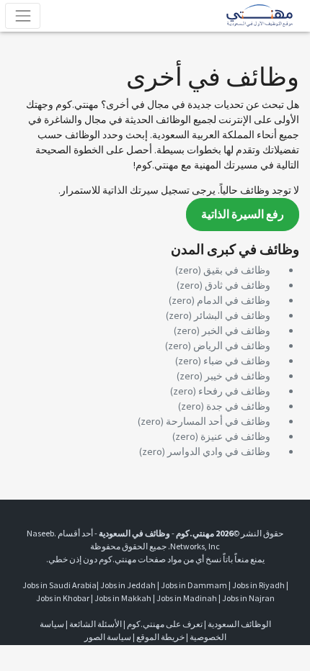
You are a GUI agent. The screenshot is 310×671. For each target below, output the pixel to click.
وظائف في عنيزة (235, 436)
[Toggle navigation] (22, 15)
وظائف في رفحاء (234, 390)
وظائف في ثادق (237, 285)
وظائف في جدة (238, 406)
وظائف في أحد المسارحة (218, 421)
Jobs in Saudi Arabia (59, 585)
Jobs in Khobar (62, 598)
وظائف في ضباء (236, 360)
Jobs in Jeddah (128, 585)
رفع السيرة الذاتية (242, 214)
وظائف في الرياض (231, 345)
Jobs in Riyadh (258, 585)
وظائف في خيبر (237, 375)
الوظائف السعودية (239, 623)
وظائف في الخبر (236, 330)
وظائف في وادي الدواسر (218, 451)
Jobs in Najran (248, 598)
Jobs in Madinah (186, 598)
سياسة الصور (107, 636)
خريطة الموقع (160, 636)
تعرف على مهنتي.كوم (164, 623)
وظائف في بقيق (236, 270)
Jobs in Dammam (194, 585)
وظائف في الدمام (233, 300)
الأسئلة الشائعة (95, 623)
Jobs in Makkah (122, 598)
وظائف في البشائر (232, 315)
